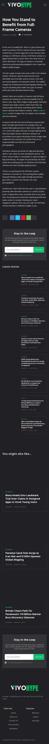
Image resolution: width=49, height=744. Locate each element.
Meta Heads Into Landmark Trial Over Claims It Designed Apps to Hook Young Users (32, 279)
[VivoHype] (20, 35)
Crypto (23, 398)
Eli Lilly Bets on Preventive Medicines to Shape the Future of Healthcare (31, 383)
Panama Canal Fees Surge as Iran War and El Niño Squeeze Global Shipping (33, 300)
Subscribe (38, 250)
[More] (34, 217)
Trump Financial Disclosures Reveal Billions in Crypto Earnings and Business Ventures (32, 404)
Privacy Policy (27, 255)
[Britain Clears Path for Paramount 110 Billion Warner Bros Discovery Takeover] (11, 321)
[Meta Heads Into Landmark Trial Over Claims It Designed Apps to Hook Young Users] (11, 280)
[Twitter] (17, 217)
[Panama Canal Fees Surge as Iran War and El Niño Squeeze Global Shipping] (11, 301)
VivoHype (28, 35)
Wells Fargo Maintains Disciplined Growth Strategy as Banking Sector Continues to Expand (33, 362)
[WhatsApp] (28, 217)
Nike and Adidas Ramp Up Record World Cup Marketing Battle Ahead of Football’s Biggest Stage (32, 424)
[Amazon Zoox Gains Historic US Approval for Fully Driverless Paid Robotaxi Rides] (11, 342)
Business (24, 275)
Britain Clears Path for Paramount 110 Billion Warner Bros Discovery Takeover (33, 321)
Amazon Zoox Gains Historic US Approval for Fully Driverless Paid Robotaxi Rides (32, 342)
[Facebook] (12, 217)
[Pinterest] (23, 217)
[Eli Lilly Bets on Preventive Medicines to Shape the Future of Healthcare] (11, 384)
